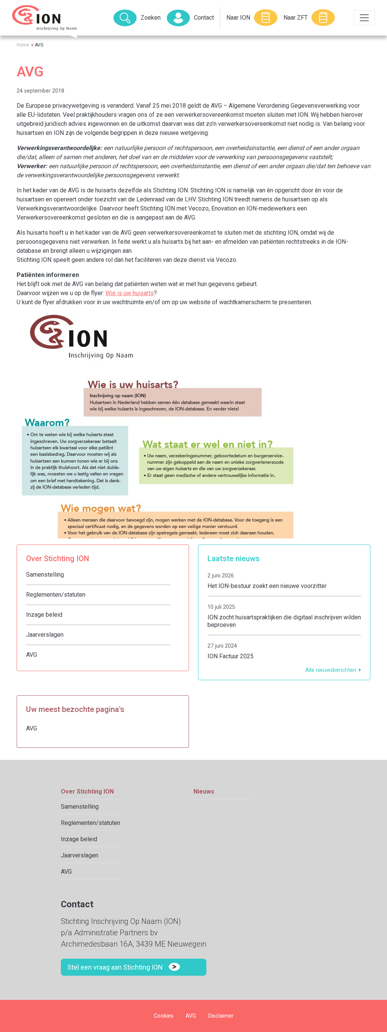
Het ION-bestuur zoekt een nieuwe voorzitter (267, 585)
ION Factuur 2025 (230, 656)
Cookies (163, 1016)
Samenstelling (45, 574)
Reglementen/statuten (55, 594)
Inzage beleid (44, 614)
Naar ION (238, 17)
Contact (204, 17)
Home (23, 45)
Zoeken (151, 17)
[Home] (44, 17)
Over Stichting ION (87, 791)
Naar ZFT (295, 17)
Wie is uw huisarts (129, 293)
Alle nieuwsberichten (330, 670)
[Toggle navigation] (364, 17)
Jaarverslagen (44, 634)
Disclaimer (221, 1016)
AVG (31, 654)
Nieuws (204, 791)
